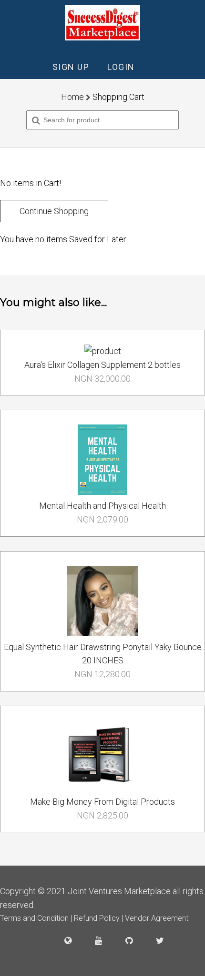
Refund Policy (98, 918)
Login (121, 67)
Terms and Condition (35, 918)
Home (72, 97)
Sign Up (71, 67)
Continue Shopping (54, 211)
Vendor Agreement (156, 918)
